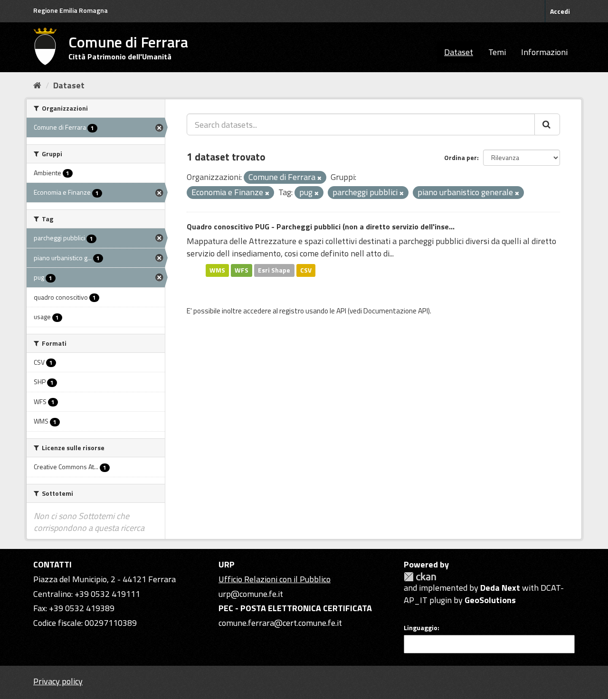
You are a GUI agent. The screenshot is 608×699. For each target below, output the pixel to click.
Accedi (560, 11)
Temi (497, 52)
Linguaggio (420, 628)
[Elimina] (319, 178)
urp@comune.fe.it (250, 593)
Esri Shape (274, 270)
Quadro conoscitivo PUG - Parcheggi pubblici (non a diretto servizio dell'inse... (321, 226)
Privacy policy (58, 681)
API (341, 310)
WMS (217, 270)
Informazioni (544, 52)
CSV (306, 270)
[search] (547, 124)
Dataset (458, 52)
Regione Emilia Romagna (70, 10)
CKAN (420, 577)
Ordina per (460, 157)
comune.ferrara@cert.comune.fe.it (280, 622)
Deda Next (500, 587)
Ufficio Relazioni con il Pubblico (274, 579)
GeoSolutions (490, 600)
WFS (241, 270)
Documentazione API (395, 310)
